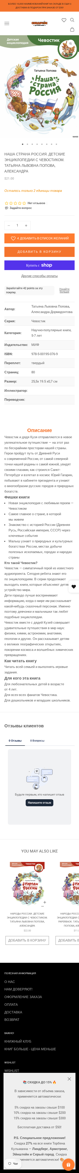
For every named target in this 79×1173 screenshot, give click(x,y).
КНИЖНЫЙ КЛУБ (17, 1041)
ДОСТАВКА (13, 1012)
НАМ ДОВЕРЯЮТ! (18, 989)
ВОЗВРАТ (11, 1020)
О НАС (9, 982)
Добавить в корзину (39, 251)
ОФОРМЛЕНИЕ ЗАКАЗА (23, 997)
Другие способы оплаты (39, 276)
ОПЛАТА (11, 1005)
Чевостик (38, 321)
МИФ (35, 345)
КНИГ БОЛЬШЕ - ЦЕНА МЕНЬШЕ (30, 1049)
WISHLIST (11, 1071)
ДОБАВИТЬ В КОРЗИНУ (27, 940)
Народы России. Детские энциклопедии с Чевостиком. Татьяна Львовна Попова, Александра (27, 919)
